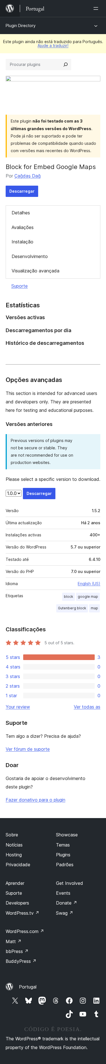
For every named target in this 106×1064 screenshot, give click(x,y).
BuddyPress (21, 961)
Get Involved (69, 883)
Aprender (15, 883)
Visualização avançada (35, 271)
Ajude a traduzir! (53, 45)
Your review (18, 707)
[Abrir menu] (97, 8)
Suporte (19, 286)
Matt (13, 941)
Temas (63, 845)
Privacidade (18, 864)
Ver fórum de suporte (28, 749)
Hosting (14, 855)
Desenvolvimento (30, 256)
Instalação (22, 242)
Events (63, 893)
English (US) (89, 583)
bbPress (17, 951)
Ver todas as (87, 707)
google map (88, 596)
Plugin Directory (21, 25)
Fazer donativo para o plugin (35, 800)
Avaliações (23, 227)
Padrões (64, 864)
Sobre (12, 835)
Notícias (14, 845)
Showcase (67, 835)
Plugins (63, 855)
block (68, 596)
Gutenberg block (72, 608)
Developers (17, 903)
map (94, 608)
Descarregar (21, 191)
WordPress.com (25, 931)
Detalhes (21, 213)
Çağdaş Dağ (27, 176)
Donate (66, 903)
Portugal (27, 987)
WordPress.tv (22, 913)
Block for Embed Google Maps (51, 166)
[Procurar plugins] (65, 64)
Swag (64, 913)
